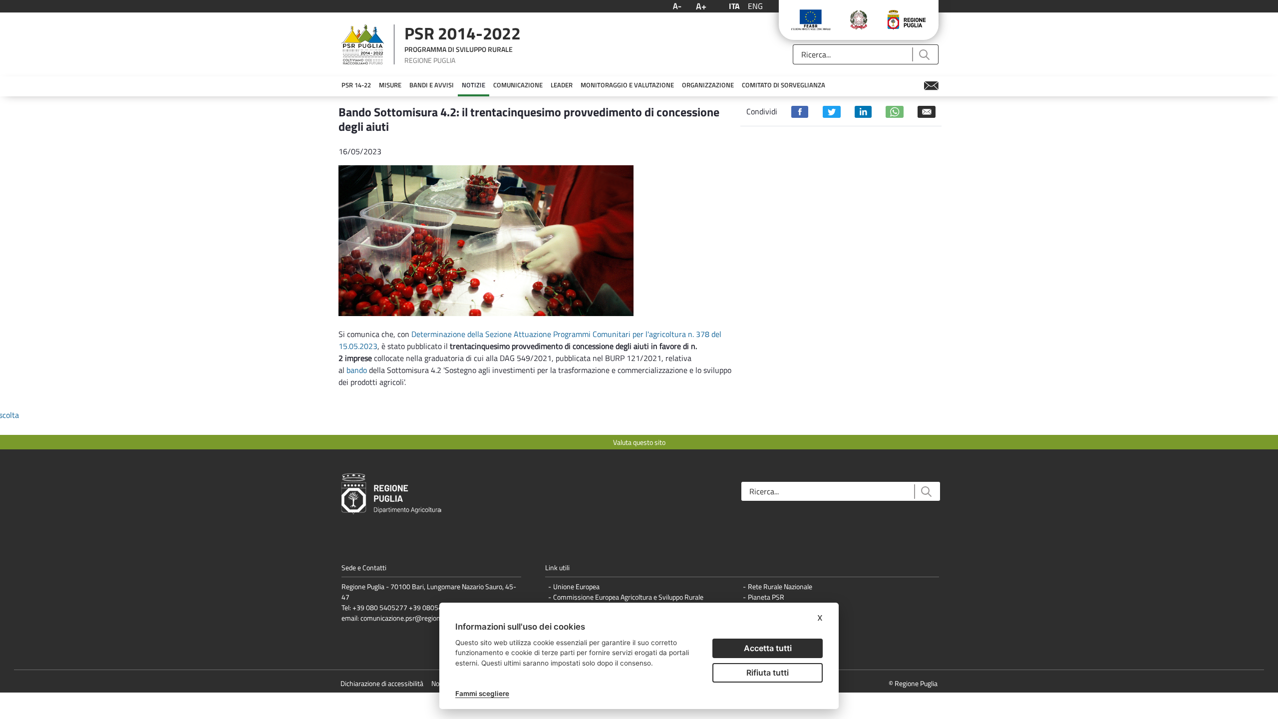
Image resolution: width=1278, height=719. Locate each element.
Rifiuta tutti (767, 673)
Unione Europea (576, 586)
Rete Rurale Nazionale (780, 586)
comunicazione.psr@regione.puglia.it (414, 618)
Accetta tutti (768, 648)
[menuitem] (356, 85)
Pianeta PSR (766, 597)
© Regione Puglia (913, 683)
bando (356, 370)
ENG (755, 6)
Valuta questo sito (639, 442)
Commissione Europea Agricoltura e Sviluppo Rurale (628, 597)
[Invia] (924, 54)
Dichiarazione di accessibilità (381, 683)
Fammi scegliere (482, 694)
